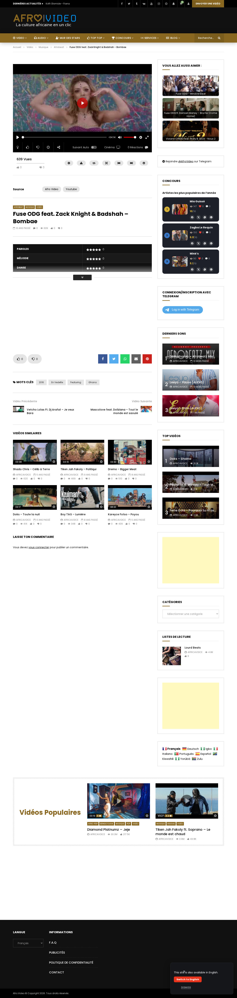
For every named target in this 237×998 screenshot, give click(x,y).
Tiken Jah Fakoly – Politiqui (78, 469)
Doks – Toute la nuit (26, 514)
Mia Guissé (197, 201)
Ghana (93, 382)
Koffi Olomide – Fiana (58, 3)
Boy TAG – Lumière (73, 514)
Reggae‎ (171, 823)
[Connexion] (188, 3)
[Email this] (136, 359)
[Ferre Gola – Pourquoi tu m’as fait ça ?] (190, 508)
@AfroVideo (185, 161)
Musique (43, 47)
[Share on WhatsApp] (125, 359)
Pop (128, 823)
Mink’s (194, 253)
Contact (56, 972)
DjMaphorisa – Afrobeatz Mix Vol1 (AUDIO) (201, 356)
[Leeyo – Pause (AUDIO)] (190, 380)
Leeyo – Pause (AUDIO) (187, 382)
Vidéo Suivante (142, 401)
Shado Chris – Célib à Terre (31, 469)
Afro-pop (93, 823)
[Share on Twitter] (113, 359)
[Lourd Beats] (171, 656)
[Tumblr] (136, 3)
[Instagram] (158, 3)
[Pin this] (147, 359)
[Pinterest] (211, 217)
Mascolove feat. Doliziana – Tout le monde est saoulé (114, 411)
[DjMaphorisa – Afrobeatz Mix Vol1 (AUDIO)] (190, 354)
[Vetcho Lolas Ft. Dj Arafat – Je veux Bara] (18, 411)
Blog (174, 38)
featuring (75, 382)
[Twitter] (129, 3)
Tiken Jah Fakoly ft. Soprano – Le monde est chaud (183, 831)
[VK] (144, 3)
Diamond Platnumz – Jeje (108, 829)
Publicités (57, 952)
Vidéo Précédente (25, 401)
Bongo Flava (106, 823)
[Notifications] (173, 3)
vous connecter (39, 547)
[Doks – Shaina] (190, 456)
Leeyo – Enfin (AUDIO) (186, 408)
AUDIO (41, 38)
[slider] (64, 137)
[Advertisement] (80, 61)
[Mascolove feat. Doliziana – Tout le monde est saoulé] (146, 411)
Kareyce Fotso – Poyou (123, 514)
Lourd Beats (193, 647)
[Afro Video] (45, 20)
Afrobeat (59, 47)
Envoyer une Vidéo (208, 3)
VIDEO (20, 38)
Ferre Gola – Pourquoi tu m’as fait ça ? (198, 510)
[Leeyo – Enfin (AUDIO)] (190, 405)
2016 (41, 382)
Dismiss (186, 987)
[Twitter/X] (198, 217)
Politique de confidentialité (71, 962)
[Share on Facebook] (102, 359)
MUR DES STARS (69, 38)
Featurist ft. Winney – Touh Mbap (194, 485)
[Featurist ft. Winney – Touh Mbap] (190, 482)
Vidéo (30, 47)
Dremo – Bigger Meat (122, 469)
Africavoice (23, 474)
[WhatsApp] (204, 217)
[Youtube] (151, 3)
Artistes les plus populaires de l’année (189, 193)
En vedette (57, 382)
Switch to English (187, 979)
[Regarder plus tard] (166, 3)
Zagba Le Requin (201, 227)
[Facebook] (121, 3)
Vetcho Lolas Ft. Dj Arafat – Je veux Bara (50, 411)
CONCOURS (123, 38)
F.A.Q (52, 942)
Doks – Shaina (180, 459)
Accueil (17, 47)
